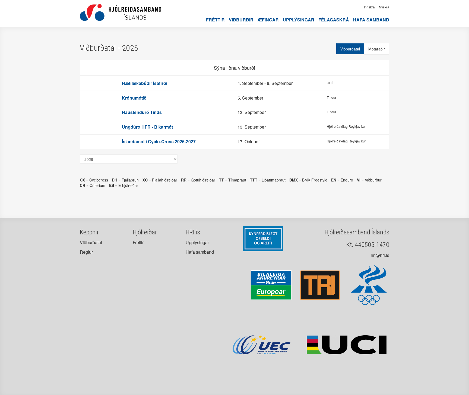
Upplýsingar (298, 20)
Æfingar (268, 20)
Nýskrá (384, 7)
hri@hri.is (380, 255)
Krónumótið (134, 98)
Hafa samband (371, 20)
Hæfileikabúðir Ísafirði (144, 83)
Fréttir (215, 20)
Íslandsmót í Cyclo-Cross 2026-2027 (159, 141)
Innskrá (369, 7)
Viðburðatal (350, 49)
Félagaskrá (333, 20)
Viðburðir (241, 20)
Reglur (86, 252)
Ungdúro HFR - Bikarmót (147, 127)
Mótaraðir (376, 49)
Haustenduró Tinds (142, 112)
